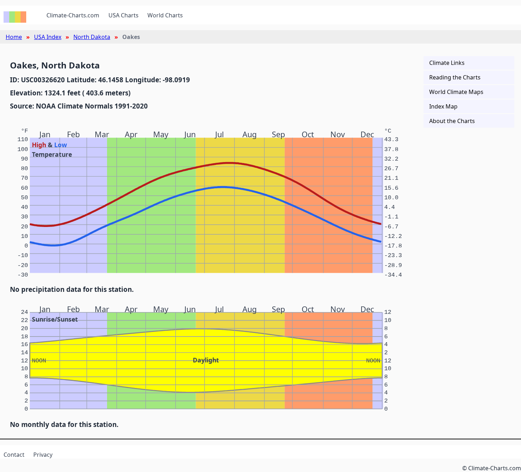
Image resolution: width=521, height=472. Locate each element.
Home (14, 37)
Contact (14, 455)
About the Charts (452, 121)
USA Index (47, 37)
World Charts (165, 15)
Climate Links (447, 63)
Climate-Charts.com (72, 15)
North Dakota (91, 37)
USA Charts (123, 15)
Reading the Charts (455, 77)
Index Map (443, 106)
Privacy (42, 455)
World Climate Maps (456, 92)
